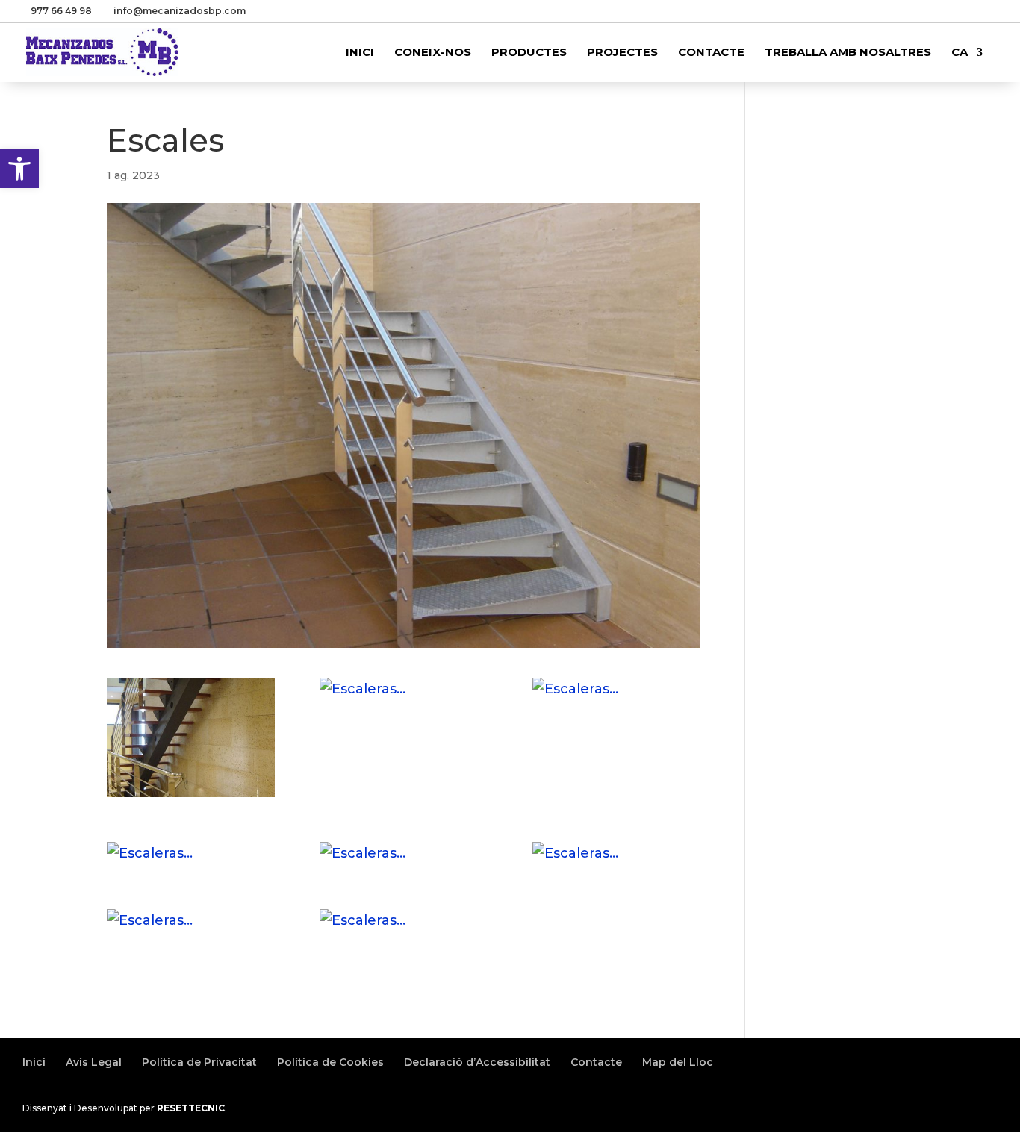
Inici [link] (360, 53)
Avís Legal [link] (94, 1062)
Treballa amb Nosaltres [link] (848, 53)
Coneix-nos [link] (432, 53)
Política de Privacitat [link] (199, 1062)
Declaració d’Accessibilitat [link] (477, 1062)
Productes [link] (529, 53)
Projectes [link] (622, 53)
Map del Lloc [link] (677, 1062)
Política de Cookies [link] (330, 1062)
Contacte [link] (711, 53)
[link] (19, 168)
